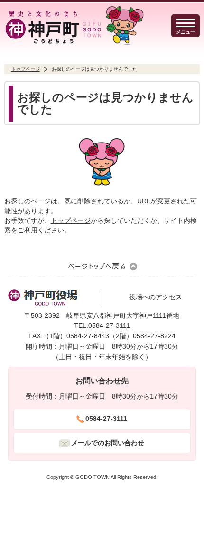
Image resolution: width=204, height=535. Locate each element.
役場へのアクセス (155, 297)
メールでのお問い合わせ (107, 443)
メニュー (185, 32)
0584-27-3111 (106, 418)
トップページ (25, 69)
